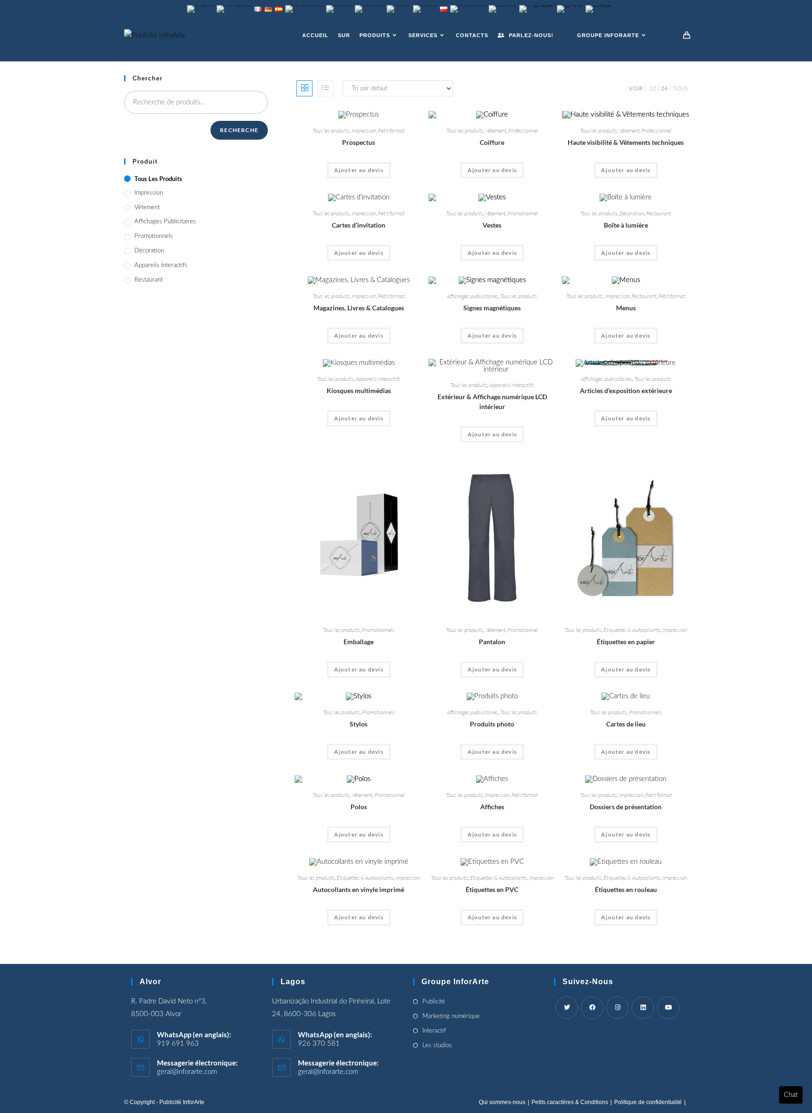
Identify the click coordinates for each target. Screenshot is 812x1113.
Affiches (492, 807)
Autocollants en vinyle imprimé (358, 889)
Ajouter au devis (358, 170)
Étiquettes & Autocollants (632, 629)
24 (664, 88)
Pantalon (492, 642)
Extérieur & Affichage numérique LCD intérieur (492, 401)
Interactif (434, 1031)
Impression (363, 130)
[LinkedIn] (643, 1007)
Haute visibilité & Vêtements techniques (626, 142)
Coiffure (492, 142)
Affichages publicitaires (472, 296)
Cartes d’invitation (358, 225)
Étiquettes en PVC (492, 889)
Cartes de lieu (626, 724)
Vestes (492, 225)
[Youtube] (668, 1007)
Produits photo (492, 724)
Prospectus (358, 142)
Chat (791, 1094)
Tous (680, 88)
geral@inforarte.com (187, 1071)
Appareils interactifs (378, 378)
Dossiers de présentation (626, 807)
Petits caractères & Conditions (569, 1102)
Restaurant (658, 213)
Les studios (437, 1045)
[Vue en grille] (304, 88)
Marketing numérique (451, 1016)
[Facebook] (592, 1007)
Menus (626, 308)
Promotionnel (523, 213)
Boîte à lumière (626, 225)
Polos (359, 807)
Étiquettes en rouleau (626, 889)
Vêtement (495, 130)
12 (652, 88)
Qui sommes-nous (502, 1102)
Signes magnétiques (492, 308)
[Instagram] (617, 1007)
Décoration (631, 213)
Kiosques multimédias (359, 391)
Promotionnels (378, 629)
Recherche (239, 130)
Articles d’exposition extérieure (626, 391)
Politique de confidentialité (648, 1102)
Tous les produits (331, 130)
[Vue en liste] (325, 88)
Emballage (359, 642)
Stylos (358, 724)
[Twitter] (566, 1007)
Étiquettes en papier (626, 642)
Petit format (391, 130)
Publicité (433, 1002)
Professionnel (523, 130)
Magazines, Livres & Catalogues (358, 308)
